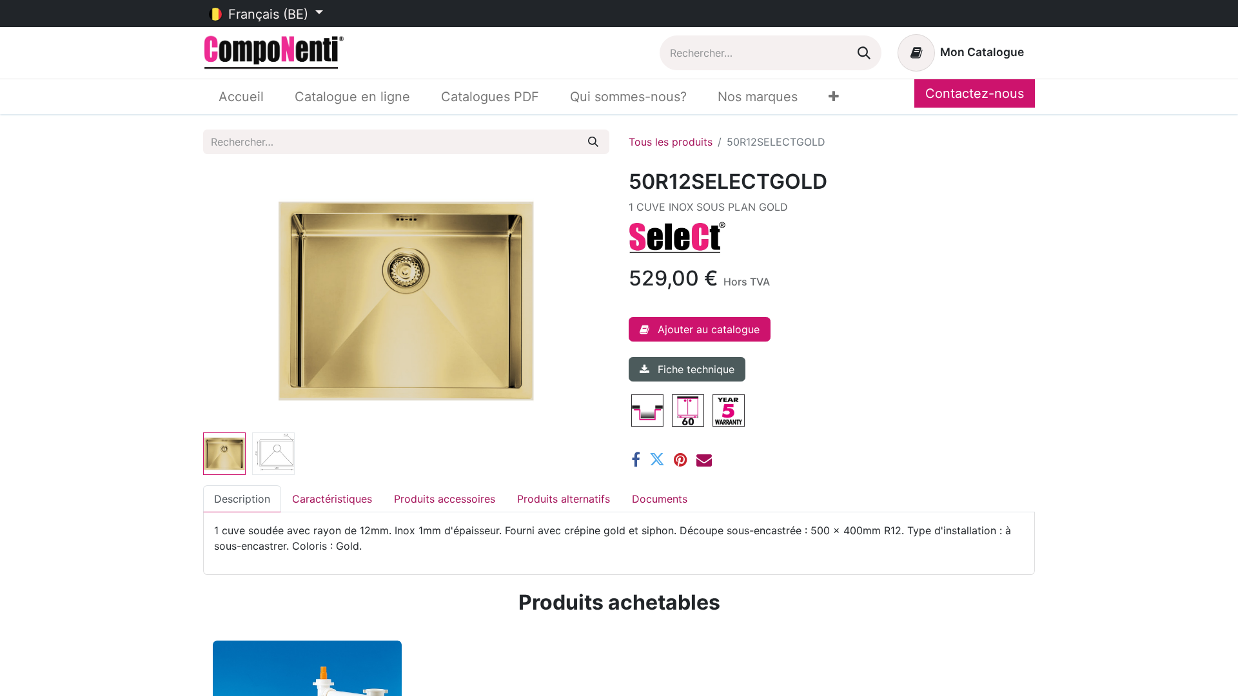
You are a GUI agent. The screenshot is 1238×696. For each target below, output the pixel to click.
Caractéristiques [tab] (332, 498)
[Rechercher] (864, 52)
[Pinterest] (680, 459)
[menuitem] (241, 96)
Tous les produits (670, 141)
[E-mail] (704, 459)
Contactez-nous (974, 93)
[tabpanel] (619, 538)
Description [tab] (242, 498)
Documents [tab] (659, 498)
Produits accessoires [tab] (444, 498)
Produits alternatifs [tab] (563, 498)
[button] (233, 298)
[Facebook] (635, 459)
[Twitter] (657, 459)
